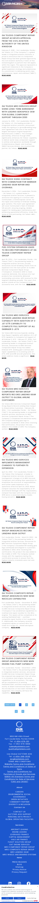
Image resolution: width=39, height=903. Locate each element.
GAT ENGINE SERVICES (19, 844)
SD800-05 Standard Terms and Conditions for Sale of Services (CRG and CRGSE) (20, 779)
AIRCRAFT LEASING (19, 829)
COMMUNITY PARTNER (20, 802)
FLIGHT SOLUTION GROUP (19, 842)
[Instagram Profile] (19, 884)
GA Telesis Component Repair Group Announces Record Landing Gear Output (18, 531)
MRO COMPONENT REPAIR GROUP (19, 847)
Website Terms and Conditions (19, 764)
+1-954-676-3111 (21, 741)
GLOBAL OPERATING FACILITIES (19, 819)
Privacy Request (19, 872)
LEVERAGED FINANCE (19, 834)
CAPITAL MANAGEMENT (19, 837)
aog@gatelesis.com (19, 759)
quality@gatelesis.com (19, 749)
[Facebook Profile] (29, 884)
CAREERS (19, 792)
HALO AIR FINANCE (19, 839)
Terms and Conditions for (19, 771)
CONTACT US (19, 812)
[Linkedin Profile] (10, 884)
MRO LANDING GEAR (19, 852)
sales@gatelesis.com (19, 746)
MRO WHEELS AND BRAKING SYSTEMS (19, 854)
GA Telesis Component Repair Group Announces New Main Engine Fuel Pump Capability (18, 661)
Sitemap (19, 867)
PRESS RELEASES (19, 862)
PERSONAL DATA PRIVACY (19, 817)
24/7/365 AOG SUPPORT (19, 814)
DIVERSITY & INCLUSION (19, 804)
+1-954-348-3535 (21, 756)
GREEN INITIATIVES (19, 799)
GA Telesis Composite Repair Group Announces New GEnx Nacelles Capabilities (18, 596)
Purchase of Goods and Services (19, 774)
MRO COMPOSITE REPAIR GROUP (19, 849)
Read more (6, 75)
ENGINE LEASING (19, 832)
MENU (34, 4)
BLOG (19, 864)
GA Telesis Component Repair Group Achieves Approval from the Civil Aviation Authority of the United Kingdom (18, 41)
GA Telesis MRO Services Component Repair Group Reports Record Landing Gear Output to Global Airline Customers (19, 394)
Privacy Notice (19, 869)
